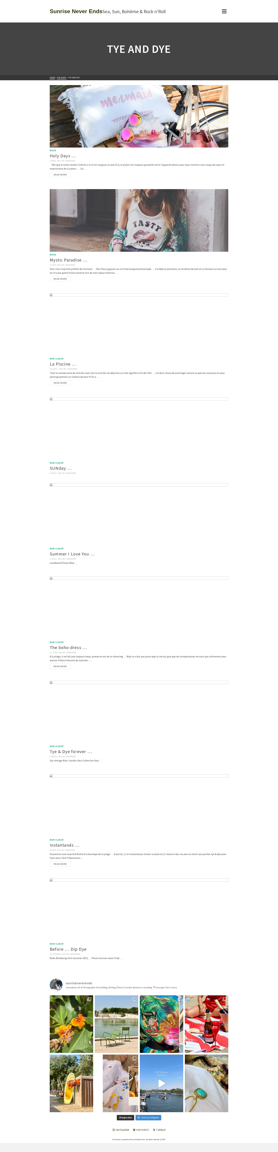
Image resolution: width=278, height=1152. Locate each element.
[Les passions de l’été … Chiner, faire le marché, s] (116, 1083)
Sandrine (70, 160)
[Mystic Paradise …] (139, 220)
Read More (60, 174)
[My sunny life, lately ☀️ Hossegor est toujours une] (71, 1083)
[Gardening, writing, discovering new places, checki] (71, 1024)
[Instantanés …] (139, 805)
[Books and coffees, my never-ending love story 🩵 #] (206, 1083)
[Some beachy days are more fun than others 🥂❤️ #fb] (206, 1024)
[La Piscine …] (139, 324)
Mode (53, 150)
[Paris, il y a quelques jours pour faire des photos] (116, 1024)
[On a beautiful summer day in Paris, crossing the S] (161, 1083)
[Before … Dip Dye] (139, 909)
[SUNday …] (139, 428)
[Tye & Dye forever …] (139, 712)
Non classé (57, 358)
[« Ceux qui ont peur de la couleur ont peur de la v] (161, 1024)
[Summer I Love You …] (139, 514)
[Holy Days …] (139, 116)
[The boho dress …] (139, 608)
